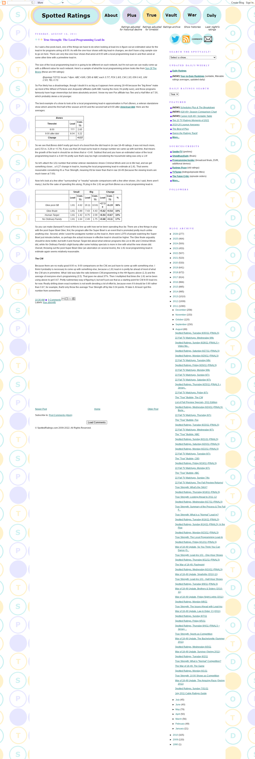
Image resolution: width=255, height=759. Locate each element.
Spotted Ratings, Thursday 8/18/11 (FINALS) (197, 492)
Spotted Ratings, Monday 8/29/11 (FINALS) (197, 355)
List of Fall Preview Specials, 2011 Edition (196, 402)
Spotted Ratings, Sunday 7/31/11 (191, 688)
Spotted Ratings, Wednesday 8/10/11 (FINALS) (199, 569)
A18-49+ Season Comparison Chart (198, 112)
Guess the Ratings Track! (185, 133)
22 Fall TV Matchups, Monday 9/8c (192, 370)
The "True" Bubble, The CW (189, 397)
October (179, 319)
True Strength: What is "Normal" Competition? (198, 661)
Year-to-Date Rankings (192, 76)
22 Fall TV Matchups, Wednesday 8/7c (194, 429)
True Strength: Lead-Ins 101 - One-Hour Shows (199, 555)
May (177, 709)
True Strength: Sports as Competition (193, 634)
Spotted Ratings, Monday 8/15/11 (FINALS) (197, 532)
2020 (176, 262)
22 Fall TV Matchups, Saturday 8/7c (193, 379)
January (179, 728)
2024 (176, 243)
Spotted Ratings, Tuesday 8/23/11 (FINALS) (197, 425)
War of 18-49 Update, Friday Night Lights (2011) (199, 597)
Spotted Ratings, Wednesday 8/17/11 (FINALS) (199, 502)
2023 (176, 248)
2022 (176, 253)
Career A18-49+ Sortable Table (196, 116)
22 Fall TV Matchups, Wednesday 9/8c (194, 338)
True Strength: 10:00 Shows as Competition (197, 675)
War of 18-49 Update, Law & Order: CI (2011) (197, 611)
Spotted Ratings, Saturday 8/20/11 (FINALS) (197, 444)
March (178, 719)
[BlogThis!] (67, 299)
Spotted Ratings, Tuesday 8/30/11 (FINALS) (197, 333)
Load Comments (97, 422)
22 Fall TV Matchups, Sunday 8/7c (192, 375)
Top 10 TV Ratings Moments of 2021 (190, 120)
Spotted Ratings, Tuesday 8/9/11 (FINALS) (196, 584)
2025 (176, 238)
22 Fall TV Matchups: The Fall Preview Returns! (199, 482)
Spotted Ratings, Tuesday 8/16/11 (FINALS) (197, 519)
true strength (49, 302)
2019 (176, 267)
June (178, 704)
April (178, 714)
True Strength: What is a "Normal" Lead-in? (197, 514)
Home (97, 409)
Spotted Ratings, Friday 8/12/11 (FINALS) (196, 542)
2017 (176, 277)
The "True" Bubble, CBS (187, 458)
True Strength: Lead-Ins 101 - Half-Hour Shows (199, 579)
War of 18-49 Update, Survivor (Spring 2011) (197, 651)
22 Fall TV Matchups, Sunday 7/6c (192, 477)
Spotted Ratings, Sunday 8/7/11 (191, 616)
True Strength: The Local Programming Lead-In (74, 40)
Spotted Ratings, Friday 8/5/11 (190, 621)
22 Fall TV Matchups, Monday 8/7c (192, 468)
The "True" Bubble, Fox (186, 420)
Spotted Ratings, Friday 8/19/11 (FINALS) (196, 463)
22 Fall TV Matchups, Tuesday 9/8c (193, 360)
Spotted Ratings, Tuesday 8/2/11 (191, 656)
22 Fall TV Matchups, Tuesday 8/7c (193, 453)
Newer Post (41, 409)
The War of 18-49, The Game (189, 666)
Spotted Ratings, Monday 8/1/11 (191, 671)
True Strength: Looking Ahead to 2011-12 (196, 497)
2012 (176, 301)
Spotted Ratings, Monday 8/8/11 (191, 601)
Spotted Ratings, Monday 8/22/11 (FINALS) (197, 449)
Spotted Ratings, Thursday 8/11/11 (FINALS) (197, 559)
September (181, 324)
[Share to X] (70, 299)
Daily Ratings (179, 71)
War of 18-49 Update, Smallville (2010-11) (196, 574)
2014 (176, 291)
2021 (176, 258)
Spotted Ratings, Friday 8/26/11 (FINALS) (196, 365)
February (180, 723)
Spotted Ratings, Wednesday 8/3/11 (193, 647)
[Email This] (63, 299)
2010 (176, 735)
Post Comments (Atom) (60, 415)
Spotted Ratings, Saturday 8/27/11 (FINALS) (197, 351)
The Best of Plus (180, 129)
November (181, 314)
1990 (176, 744)
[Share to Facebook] (74, 299)
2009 (176, 739)
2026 (176, 234)
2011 (176, 306)
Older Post (153, 409)
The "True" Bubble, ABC (187, 473)
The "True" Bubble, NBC (187, 434)
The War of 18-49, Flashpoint (189, 564)
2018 (176, 272)
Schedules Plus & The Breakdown (197, 107)
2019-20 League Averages (186, 124)
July (177, 699)
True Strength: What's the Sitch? (191, 487)
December (181, 310)
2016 (176, 282)
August (179, 329)
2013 (176, 296)
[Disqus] (96, 358)
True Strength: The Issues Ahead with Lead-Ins (198, 606)
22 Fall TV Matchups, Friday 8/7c (191, 392)
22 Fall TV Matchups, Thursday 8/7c (193, 415)
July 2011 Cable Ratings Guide (191, 693)
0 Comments (54, 300)
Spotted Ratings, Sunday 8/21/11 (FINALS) (196, 439)
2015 (176, 286)
